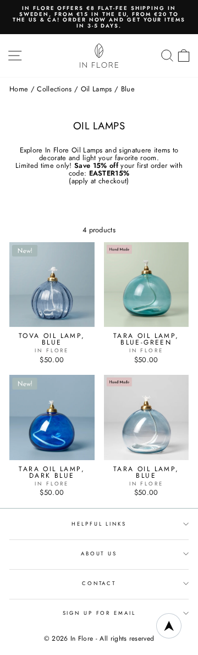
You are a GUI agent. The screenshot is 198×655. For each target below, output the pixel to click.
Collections (54, 89)
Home (18, 89)
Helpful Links (99, 524)
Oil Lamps (96, 89)
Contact (99, 583)
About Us (99, 554)
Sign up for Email (99, 613)
